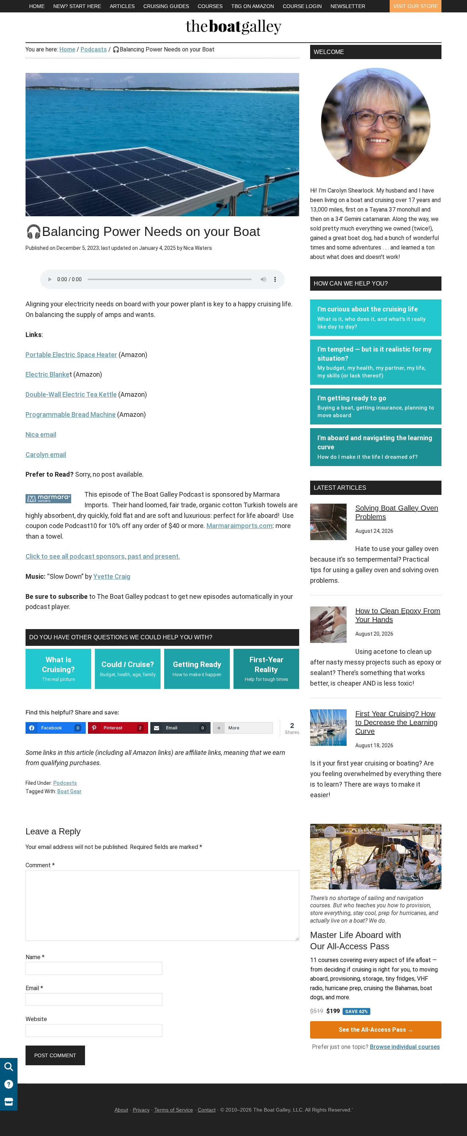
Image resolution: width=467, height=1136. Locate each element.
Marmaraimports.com (240, 526)
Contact (207, 1110)
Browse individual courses (405, 1046)
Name (35, 957)
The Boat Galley (233, 25)
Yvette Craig (111, 576)
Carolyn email (46, 454)
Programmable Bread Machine (71, 414)
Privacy (141, 1110)
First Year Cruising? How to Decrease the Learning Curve (396, 722)
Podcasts (65, 783)
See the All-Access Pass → (376, 1029)
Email (34, 988)
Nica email (41, 434)
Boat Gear (69, 791)
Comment (40, 865)
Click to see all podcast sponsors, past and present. (103, 556)
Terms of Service (173, 1110)
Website (36, 1019)
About (121, 1110)
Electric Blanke (47, 374)
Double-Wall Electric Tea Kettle (71, 394)
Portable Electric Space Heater (71, 354)
